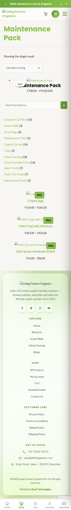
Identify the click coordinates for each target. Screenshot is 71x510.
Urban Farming (37, 345)
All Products (37, 370)
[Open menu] (64, 14)
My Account (37, 376)
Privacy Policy (37, 414)
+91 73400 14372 (38, 451)
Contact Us (37, 396)
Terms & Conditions (37, 421)
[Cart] (46, 14)
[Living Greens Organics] (14, 14)
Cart (36, 383)
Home (37, 325)
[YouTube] (48, 308)
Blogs (37, 352)
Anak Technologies (41, 489)
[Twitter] (31, 308)
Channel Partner (37, 389)
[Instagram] (40, 308)
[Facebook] (22, 308)
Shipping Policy (36, 434)
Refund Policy (36, 427)
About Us (37, 332)
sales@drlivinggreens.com (38, 457)
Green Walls (37, 338)
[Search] (64, 105)
